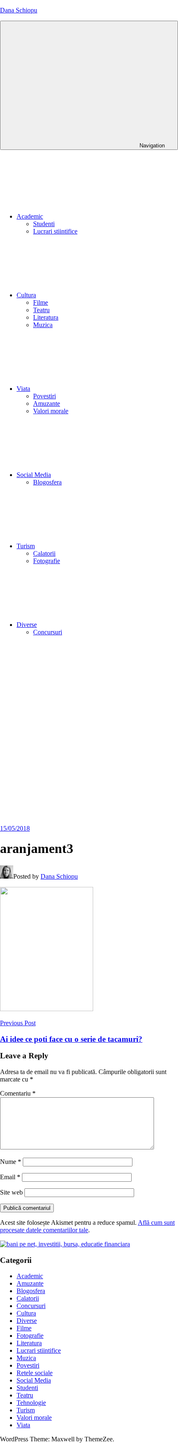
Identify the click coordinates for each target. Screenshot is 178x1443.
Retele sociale (35, 1372)
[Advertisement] (89, 732)
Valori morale (50, 410)
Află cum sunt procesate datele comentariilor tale (87, 1226)
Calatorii (44, 553)
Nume (10, 1161)
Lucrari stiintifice (55, 231)
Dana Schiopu (18, 10)
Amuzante (46, 403)
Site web (11, 1192)
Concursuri (47, 632)
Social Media (34, 474)
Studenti (44, 223)
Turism (26, 545)
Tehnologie (31, 1402)
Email (10, 1176)
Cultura (26, 295)
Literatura (45, 317)
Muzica (43, 324)
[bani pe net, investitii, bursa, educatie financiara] (65, 1244)
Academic (30, 216)
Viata (23, 388)
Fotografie (46, 560)
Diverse (27, 624)
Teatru (41, 309)
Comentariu (18, 1093)
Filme (40, 302)
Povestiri (44, 396)
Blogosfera (47, 482)
